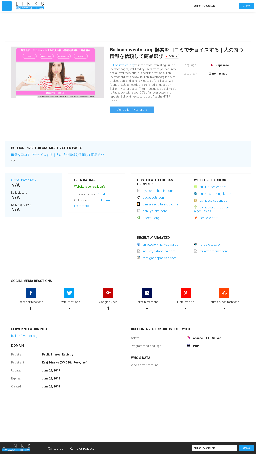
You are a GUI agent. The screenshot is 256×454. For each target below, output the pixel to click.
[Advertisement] (125, 27)
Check (246, 5)
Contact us (55, 448)
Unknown (104, 200)
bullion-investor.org (24, 336)
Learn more (81, 205)
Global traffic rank (23, 180)
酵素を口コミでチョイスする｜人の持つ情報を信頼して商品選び (57, 155)
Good (101, 194)
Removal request (82, 448)
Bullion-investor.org (122, 65)
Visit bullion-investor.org (132, 109)
